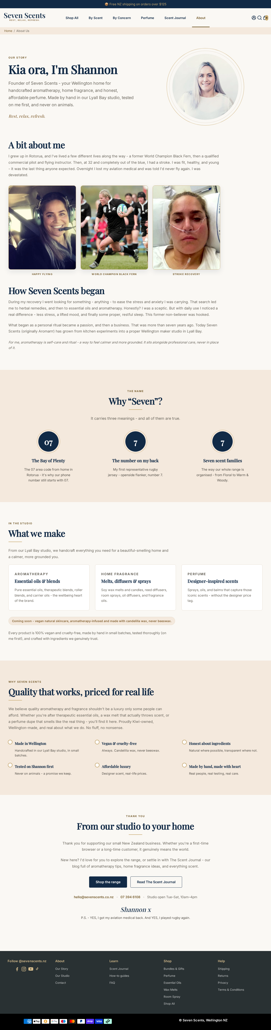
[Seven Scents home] (24, 23)
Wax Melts (170, 989)
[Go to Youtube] (30, 970)
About (200, 18)
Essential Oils (172, 982)
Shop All (72, 18)
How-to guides (119, 975)
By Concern (122, 18)
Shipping (224, 968)
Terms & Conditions (231, 989)
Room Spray (172, 996)
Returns (223, 975)
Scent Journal (175, 18)
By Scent (95, 18)
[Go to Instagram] (23, 970)
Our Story (61, 968)
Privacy (223, 982)
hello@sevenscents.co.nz (94, 897)
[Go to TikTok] (37, 970)
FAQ (112, 982)
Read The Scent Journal (156, 882)
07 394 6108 (130, 897)
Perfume (147, 18)
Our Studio (62, 975)
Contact (60, 982)
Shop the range (108, 882)
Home (8, 31)
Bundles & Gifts (174, 968)
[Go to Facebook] (17, 970)
